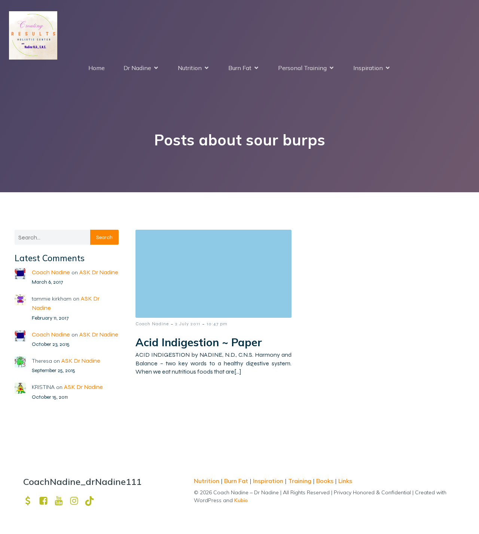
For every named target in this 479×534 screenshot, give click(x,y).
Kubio (241, 500)
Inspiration (268, 481)
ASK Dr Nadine (98, 272)
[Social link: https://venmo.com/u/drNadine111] (31, 501)
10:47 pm (217, 323)
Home (96, 68)
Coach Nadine (51, 272)
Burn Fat (237, 481)
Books (324, 481)
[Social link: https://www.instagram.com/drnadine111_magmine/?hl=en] (77, 501)
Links (345, 481)
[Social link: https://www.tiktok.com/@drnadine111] (92, 501)
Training (299, 481)
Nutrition (207, 481)
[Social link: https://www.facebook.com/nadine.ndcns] (46, 501)
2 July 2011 (187, 323)
